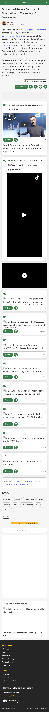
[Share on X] (36, 87)
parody (18, 499)
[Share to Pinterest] (40, 87)
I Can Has (5, 649)
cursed (38, 505)
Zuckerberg (7, 45)
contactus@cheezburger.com (14, 696)
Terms (26, 708)
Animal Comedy (8, 659)
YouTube (43, 308)
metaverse (7, 510)
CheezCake (6, 665)
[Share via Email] (45, 87)
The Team (5, 674)
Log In (45, 3)
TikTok (44, 400)
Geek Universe (7, 662)
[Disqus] (24, 567)
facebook (6, 505)
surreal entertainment (40, 139)
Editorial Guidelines (9, 681)
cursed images (29, 499)
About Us (5, 677)
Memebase (25, 3)
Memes (40, 499)
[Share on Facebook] (31, 87)
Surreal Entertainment (35, 29)
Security (37, 708)
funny (15, 505)
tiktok (16, 510)
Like (7, 517)
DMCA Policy (43, 708)
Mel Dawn (10, 22)
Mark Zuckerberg (26, 505)
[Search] (6, 2)
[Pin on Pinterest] (16, 140)
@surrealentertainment (39, 259)
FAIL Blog (5, 652)
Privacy (31, 708)
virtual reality (7, 499)
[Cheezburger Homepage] (24, 701)
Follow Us (19, 481)
